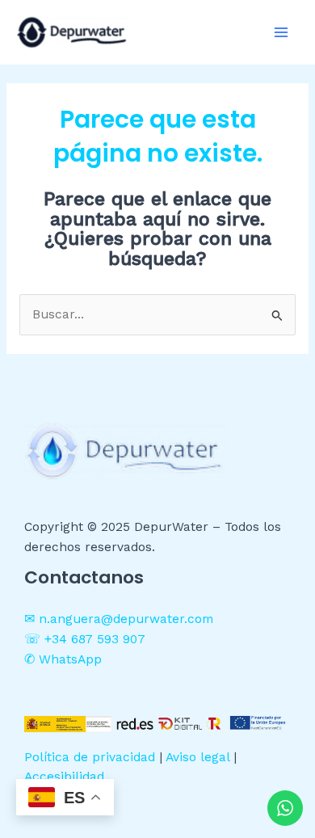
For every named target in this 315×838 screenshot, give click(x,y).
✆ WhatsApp (63, 659)
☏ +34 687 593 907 (84, 639)
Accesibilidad (64, 776)
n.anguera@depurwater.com (126, 619)
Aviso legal (197, 757)
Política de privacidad (89, 757)
